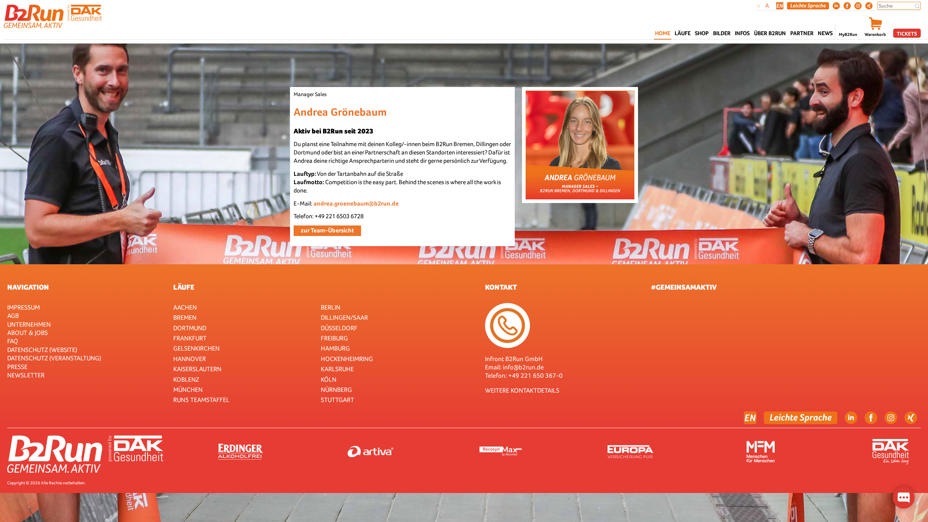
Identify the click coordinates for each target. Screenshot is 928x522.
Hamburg (335, 348)
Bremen (184, 317)
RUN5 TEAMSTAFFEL (201, 399)
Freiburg (334, 338)
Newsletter (26, 375)
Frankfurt (190, 338)
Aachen (185, 307)
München (188, 389)
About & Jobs (27, 332)
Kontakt (501, 287)
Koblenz (186, 379)
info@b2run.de (523, 367)
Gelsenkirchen (196, 348)
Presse (17, 366)
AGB (13, 315)
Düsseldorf (339, 328)
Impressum (23, 307)
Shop (702, 33)
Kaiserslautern (197, 369)
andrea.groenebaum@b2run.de (356, 203)
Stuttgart (337, 399)
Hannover (189, 358)
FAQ (12, 341)
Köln (328, 379)
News (825, 33)
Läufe (183, 287)
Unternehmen (29, 324)
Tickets (907, 33)
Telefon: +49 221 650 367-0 (524, 375)
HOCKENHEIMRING (347, 358)
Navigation (28, 287)
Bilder (721, 33)
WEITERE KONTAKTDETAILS (522, 390)
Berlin (330, 307)
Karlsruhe (337, 369)
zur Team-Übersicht (327, 230)
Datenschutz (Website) (42, 349)
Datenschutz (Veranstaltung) (54, 358)
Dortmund (189, 328)
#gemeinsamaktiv (684, 287)
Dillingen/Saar (344, 317)
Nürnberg (336, 389)
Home (662, 33)
